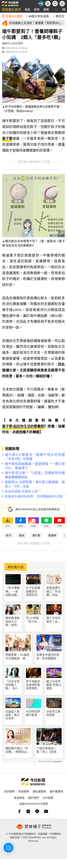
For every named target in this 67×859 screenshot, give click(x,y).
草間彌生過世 (11, 9)
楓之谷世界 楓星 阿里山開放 (53, 685)
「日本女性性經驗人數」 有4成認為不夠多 (12, 685)
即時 (37, 9)
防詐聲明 (9, 791)
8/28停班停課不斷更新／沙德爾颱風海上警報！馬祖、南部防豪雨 (33, 713)
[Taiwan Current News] (40, 3)
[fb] (19, 811)
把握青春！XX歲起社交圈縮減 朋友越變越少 (17, 656)
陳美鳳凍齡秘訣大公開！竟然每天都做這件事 (12, 621)
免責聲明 (23, 791)
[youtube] (46, 811)
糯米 (21, 535)
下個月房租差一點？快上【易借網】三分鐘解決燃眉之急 (48, 750)
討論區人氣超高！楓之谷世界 (12, 715)
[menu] (64, 9)
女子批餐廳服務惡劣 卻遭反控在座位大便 (33, 591)
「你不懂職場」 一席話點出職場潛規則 (12, 591)
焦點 (27, 9)
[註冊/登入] (62, 3)
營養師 (52, 535)
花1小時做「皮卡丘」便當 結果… (33, 619)
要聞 (46, 9)
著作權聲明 (56, 791)
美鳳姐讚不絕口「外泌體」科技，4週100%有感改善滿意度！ (53, 591)
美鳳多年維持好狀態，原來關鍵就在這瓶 (47, 656)
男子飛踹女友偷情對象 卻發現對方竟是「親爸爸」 (33, 685)
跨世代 (60, 16)
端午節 (36, 535)
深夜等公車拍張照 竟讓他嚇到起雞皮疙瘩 (53, 713)
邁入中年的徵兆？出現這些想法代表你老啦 (53, 619)
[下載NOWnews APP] (48, 3)
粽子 (8, 535)
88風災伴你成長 (39, 16)
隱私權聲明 (39, 791)
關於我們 (33, 797)
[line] (37, 811)
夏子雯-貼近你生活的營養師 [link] (23, 426)
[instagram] (28, 811)
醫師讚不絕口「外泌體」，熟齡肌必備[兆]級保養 (17, 750)
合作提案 (48, 797)
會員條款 (19, 797)
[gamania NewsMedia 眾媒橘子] (33, 826)
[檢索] (55, 3)
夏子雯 (7, 138)
